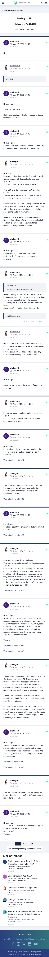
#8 (47, 273)
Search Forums (19, 30)
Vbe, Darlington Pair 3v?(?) (20, 876)
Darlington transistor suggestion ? (23, 888)
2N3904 (15, 118)
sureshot (10, 902)
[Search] (41, 2)
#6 (47, 162)
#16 (47, 605)
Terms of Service (23, 952)
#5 (47, 132)
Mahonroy (11, 920)
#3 (47, 67)
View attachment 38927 (13, 590)
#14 (47, 513)
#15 (47, 549)
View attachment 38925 (13, 499)
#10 (47, 369)
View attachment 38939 (13, 767)
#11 (47, 402)
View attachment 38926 (13, 535)
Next (25, 844)
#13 (47, 474)
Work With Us (29, 939)
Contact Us (17, 939)
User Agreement (36, 952)
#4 (47, 93)
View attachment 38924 (13, 460)
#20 (46, 812)
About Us (7, 939)
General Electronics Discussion (27, 878)
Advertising (40, 939)
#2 (47, 42)
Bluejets (19, 892)
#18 (47, 732)
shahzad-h (19, 24)
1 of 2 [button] (18, 844)
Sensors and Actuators (23, 866)
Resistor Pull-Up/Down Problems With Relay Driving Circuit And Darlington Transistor (25, 914)
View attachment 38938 (13, 762)
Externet (10, 890)
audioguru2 (15, 66)
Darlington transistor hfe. (19, 899)
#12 (47, 435)
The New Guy (12, 878)
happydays (11, 866)
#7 (47, 240)
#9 (47, 333)
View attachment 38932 (13, 646)
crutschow (20, 868)
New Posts (31, 30)
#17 (47, 665)
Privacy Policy (12, 952)
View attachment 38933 (13, 651)
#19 (47, 781)
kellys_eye (20, 922)
